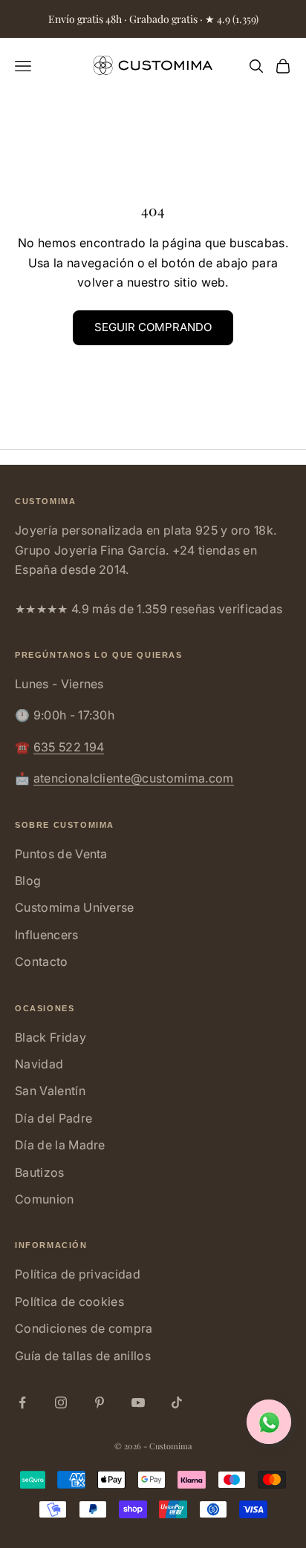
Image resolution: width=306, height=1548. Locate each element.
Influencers (47, 934)
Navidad (39, 1064)
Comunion (44, 1199)
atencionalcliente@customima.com (133, 778)
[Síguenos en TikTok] (176, 1402)
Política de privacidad (77, 1274)
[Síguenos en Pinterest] (99, 1402)
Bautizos (40, 1172)
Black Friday (50, 1037)
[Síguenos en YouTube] (138, 1402)
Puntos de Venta (61, 853)
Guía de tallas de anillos (83, 1355)
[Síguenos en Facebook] (22, 1402)
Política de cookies (69, 1301)
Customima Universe (74, 907)
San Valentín (50, 1090)
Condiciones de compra (84, 1328)
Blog (28, 880)
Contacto (41, 961)
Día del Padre (53, 1118)
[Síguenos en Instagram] (60, 1402)
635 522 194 (69, 746)
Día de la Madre (60, 1144)
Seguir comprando (153, 327)
